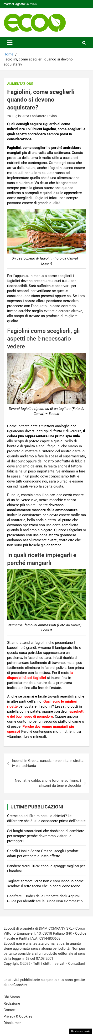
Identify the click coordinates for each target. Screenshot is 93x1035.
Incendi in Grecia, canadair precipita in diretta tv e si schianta (47, 763)
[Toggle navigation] (10, 42)
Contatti (10, 1010)
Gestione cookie (80, 1031)
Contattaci (76, 963)
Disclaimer (12, 1023)
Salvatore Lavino (44, 116)
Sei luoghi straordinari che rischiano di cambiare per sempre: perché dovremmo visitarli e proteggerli (45, 836)
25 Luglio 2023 (18, 116)
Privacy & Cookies (18, 1016)
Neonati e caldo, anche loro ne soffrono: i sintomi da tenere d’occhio (48, 783)
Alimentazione (20, 84)
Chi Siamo (12, 997)
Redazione (12, 1003)
